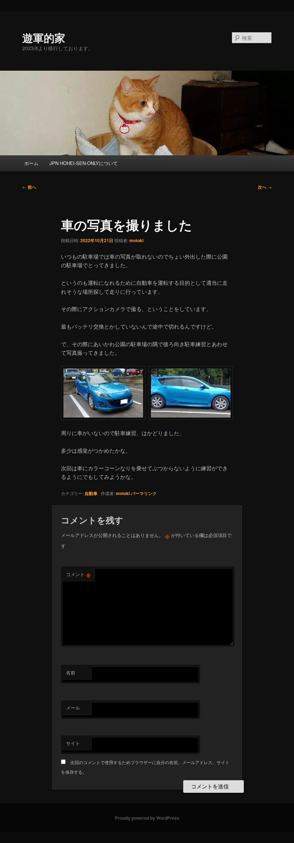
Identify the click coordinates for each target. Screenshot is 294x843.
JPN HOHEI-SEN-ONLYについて (83, 163)
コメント (78, 574)
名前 (70, 672)
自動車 (91, 493)
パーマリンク (144, 493)
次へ (265, 187)
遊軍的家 (43, 37)
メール (73, 707)
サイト (73, 743)
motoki (136, 240)
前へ (29, 187)
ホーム (31, 163)
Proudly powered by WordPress (147, 818)
